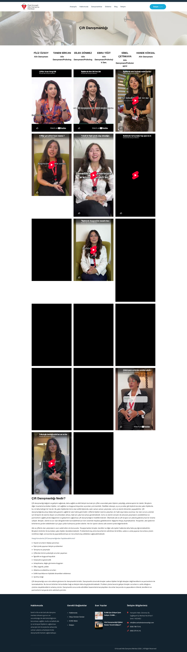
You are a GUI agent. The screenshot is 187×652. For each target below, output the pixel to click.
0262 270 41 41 (135, 631)
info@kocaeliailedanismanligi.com (142, 622)
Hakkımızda (83, 7)
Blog (115, 7)
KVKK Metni (73, 621)
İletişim (123, 7)
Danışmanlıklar (96, 7)
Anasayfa (73, 7)
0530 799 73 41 (135, 627)
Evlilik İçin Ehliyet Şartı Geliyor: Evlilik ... (112, 614)
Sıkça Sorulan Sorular (76, 617)
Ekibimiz (108, 7)
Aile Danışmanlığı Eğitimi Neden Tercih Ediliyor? (113, 623)
